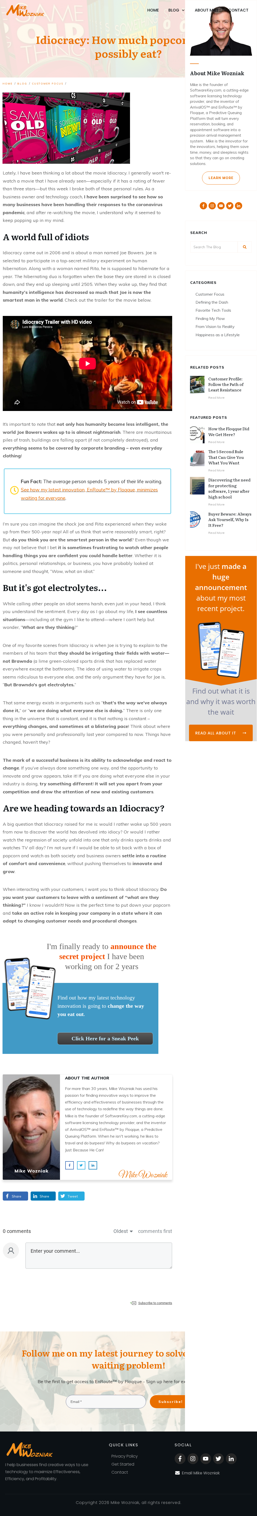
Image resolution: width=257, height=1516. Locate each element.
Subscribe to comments (155, 1303)
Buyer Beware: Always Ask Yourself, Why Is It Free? (229, 519)
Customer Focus (210, 294)
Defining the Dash (212, 302)
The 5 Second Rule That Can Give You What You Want (226, 457)
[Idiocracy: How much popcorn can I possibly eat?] (66, 128)
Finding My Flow (210, 318)
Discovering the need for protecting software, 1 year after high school (229, 488)
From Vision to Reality (215, 326)
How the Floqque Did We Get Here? (228, 431)
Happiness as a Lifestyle (218, 334)
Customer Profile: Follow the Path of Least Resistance (225, 384)
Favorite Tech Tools (213, 310)
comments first (155, 1231)
